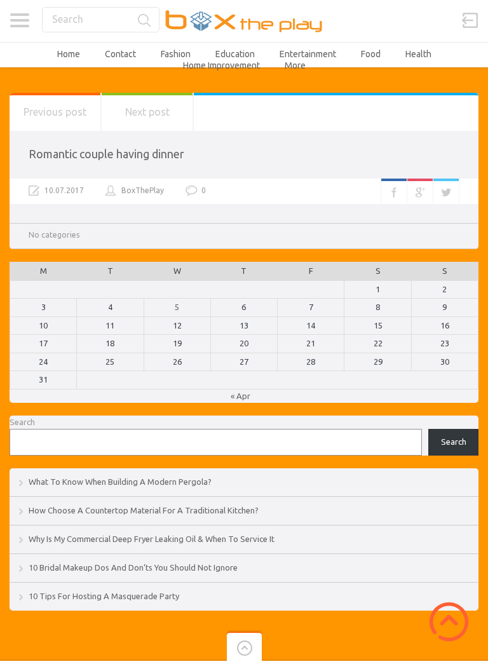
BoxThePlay (142, 190)
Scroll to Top (449, 622)
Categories (19, 20)
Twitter (446, 191)
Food (371, 54)
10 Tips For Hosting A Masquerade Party (104, 596)
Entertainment (308, 54)
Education (235, 54)
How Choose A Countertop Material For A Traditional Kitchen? (144, 510)
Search (22, 421)
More (295, 65)
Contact (120, 54)
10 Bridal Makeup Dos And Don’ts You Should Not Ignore (133, 567)
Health (418, 54)
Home (68, 54)
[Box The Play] (244, 20)
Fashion (176, 54)
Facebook (394, 191)
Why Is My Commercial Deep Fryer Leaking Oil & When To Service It (151, 538)
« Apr (240, 395)
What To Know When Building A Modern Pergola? (120, 481)
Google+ (420, 191)
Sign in (470, 20)
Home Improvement (221, 65)
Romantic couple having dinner (106, 153)
